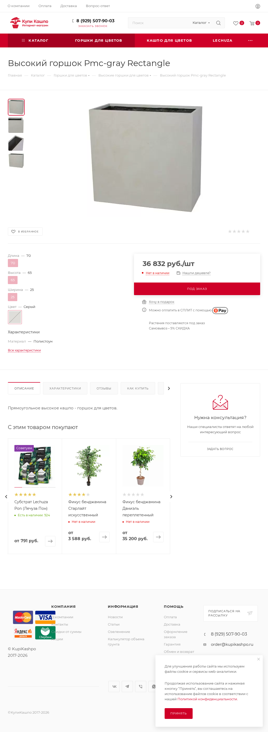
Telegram (127, 686)
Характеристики (65, 388)
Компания (63, 606)
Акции (57, 639)
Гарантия (172, 644)
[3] (238, 231)
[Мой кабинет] (257, 7)
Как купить (138, 388)
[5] (247, 231)
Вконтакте (114, 686)
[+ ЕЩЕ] (250, 40)
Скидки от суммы (66, 632)
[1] (229, 231)
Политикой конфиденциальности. (207, 699)
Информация (123, 606)
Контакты (59, 624)
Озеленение (119, 632)
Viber (140, 686)
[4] (243, 231)
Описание (24, 388)
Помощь (173, 606)
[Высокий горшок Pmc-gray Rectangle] (145, 158)
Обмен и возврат (179, 651)
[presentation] (6, 496)
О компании (62, 617)
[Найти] (218, 22)
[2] (234, 231)
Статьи (114, 624)
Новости (115, 617)
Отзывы (104, 388)
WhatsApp (154, 686)
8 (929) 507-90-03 (95, 20)
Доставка (172, 624)
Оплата (170, 617)
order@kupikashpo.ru (232, 644)
